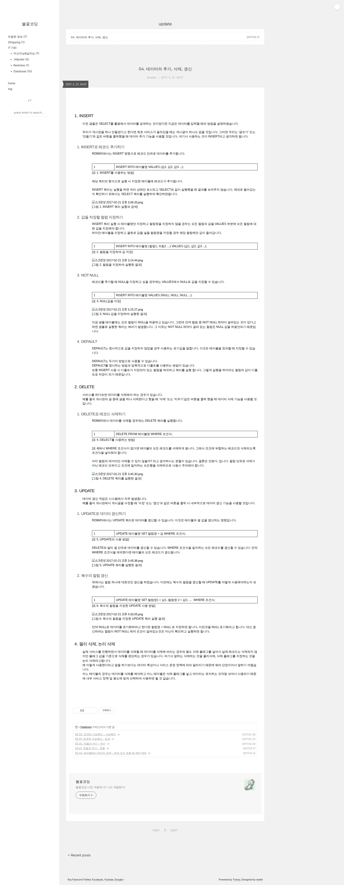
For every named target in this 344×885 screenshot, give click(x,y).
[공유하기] (87, 710)
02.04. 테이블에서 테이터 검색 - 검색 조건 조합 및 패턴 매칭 (111, 753)
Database (22, 71)
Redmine (21, 65)
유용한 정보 (17, 36)
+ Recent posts (79, 855)
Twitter (87, 879)
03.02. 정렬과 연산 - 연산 (90, 743)
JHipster (21, 59)
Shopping (16, 42)
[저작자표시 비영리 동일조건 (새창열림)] (119, 710)
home (11, 83)
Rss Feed (73, 879)
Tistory (236, 879)
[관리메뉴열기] (337, 7)
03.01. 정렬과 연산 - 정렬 (90, 748)
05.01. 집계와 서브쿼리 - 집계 (92, 738)
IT (12, 47)
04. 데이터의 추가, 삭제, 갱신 (89, 37)
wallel (259, 879)
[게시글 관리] (92, 710)
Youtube (108, 879)
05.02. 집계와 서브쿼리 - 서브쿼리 (95, 734)
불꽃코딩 (30, 24)
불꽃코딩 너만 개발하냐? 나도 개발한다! (100, 787)
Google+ (119, 879)
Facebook (97, 879)
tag (10, 88)
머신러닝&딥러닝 (26, 53)
